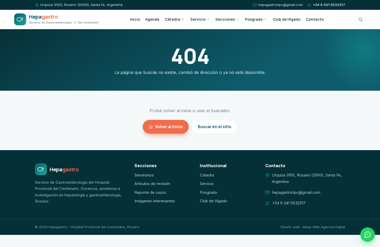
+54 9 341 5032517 (329, 5)
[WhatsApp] (367, 234)
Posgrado (254, 19)
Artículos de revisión (152, 183)
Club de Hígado (286, 19)
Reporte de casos (150, 192)
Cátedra (172, 19)
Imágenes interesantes (154, 201)
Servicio (198, 19)
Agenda (152, 19)
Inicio (135, 19)
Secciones (225, 19)
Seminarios (144, 175)
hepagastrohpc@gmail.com (280, 5)
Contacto (315, 19)
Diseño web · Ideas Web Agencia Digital (313, 227)
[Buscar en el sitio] (360, 19)
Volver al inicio (169, 126)
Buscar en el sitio (214, 126)
